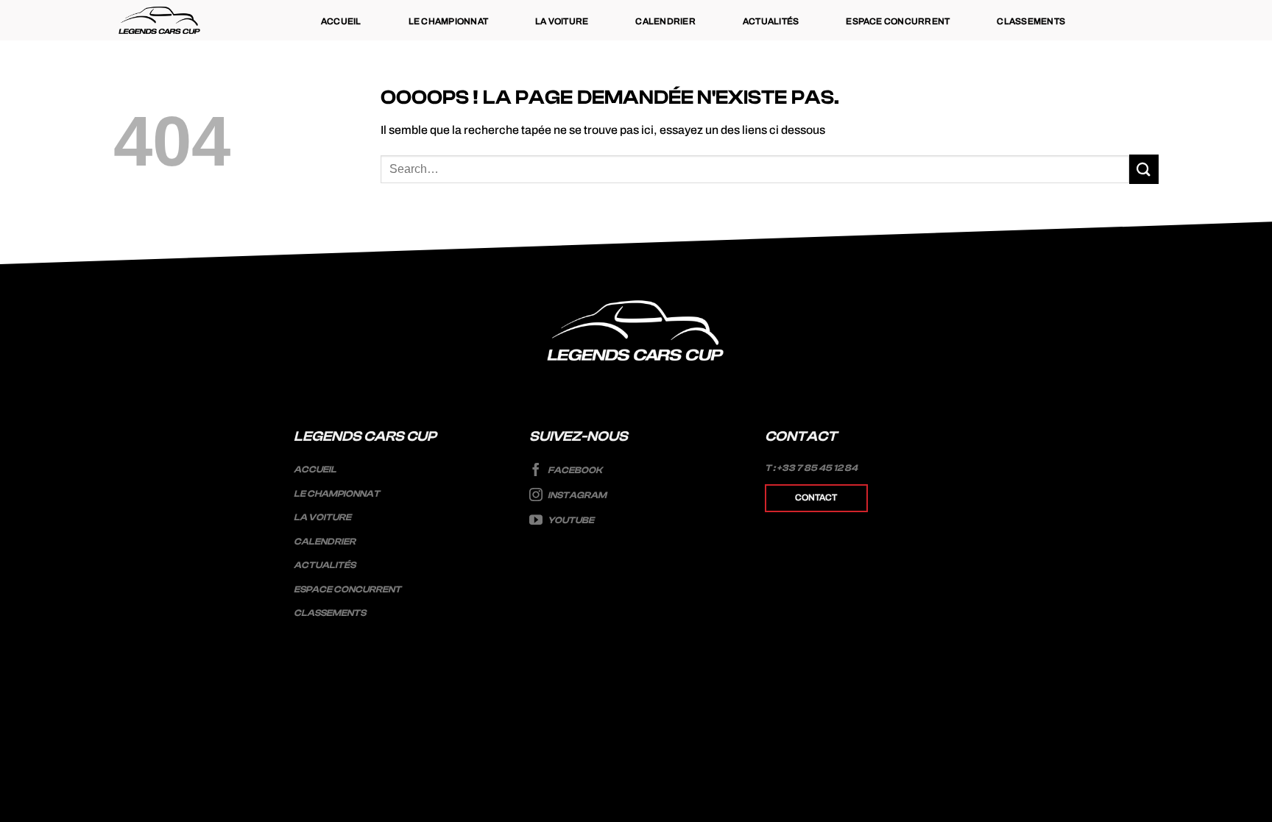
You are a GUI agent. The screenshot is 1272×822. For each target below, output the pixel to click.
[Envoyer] (1144, 169)
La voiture (561, 21)
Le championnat (448, 21)
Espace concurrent (898, 21)
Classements (1031, 21)
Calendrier (665, 21)
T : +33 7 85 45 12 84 (811, 468)
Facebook (574, 470)
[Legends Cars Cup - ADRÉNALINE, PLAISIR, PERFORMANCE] (159, 20)
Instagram (576, 495)
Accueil (341, 21)
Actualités (771, 21)
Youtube (570, 520)
